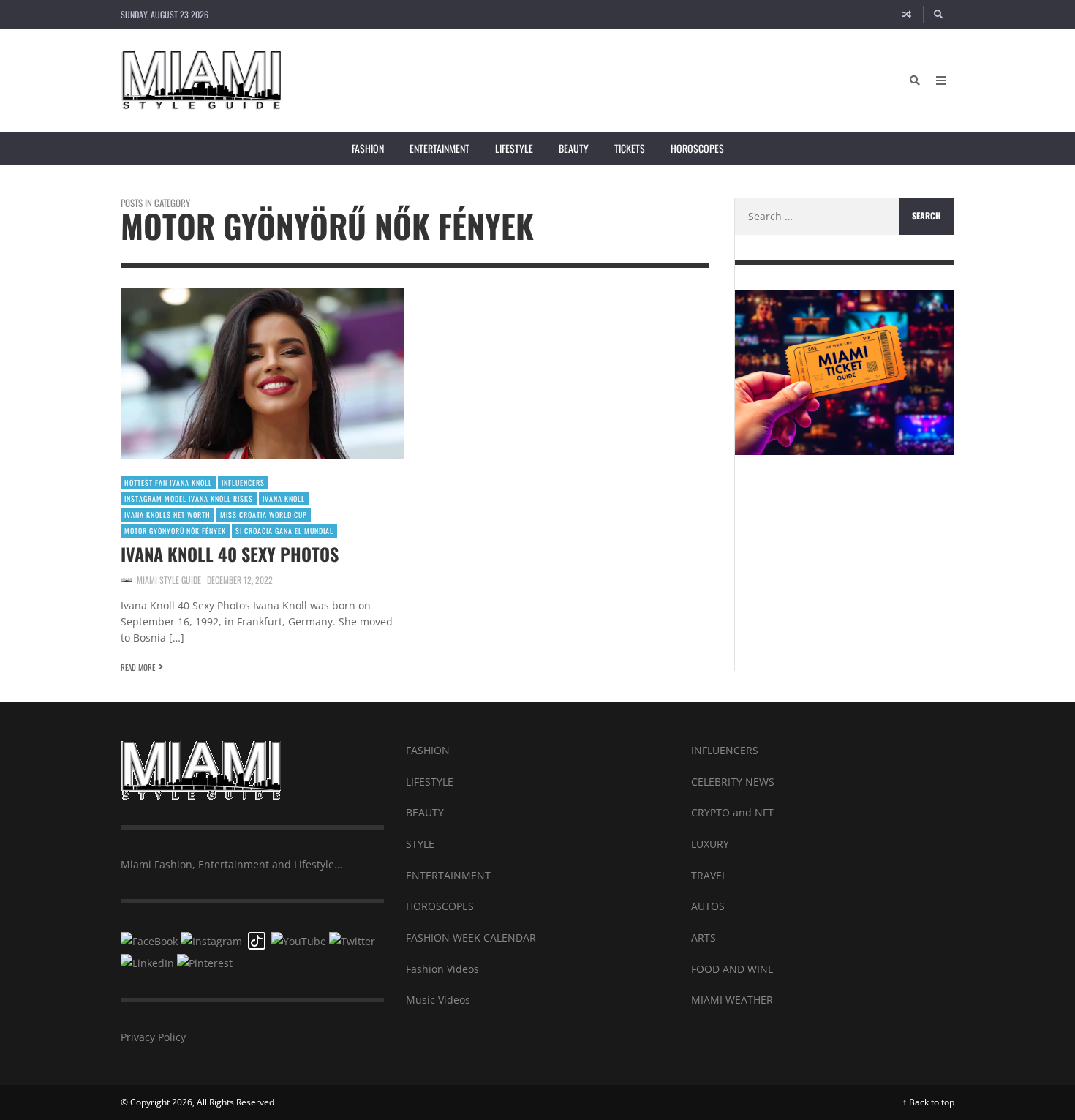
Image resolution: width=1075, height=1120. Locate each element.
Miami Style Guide (169, 580)
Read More (138, 667)
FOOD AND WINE (732, 969)
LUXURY (710, 844)
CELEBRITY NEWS (732, 782)
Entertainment (439, 148)
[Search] (939, 14)
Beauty (574, 148)
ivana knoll (284, 498)
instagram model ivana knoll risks (188, 498)
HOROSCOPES (440, 906)
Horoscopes (697, 148)
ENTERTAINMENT (448, 875)
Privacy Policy (153, 1037)
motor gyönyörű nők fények (175, 530)
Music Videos (438, 1000)
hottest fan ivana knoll (168, 482)
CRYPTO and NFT (732, 812)
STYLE (420, 844)
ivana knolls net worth (167, 514)
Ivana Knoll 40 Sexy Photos (230, 554)
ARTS (703, 937)
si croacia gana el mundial (284, 530)
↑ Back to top (928, 1102)
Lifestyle (514, 148)
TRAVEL (709, 875)
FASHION (428, 750)
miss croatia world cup (263, 514)
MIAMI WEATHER (732, 1000)
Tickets (629, 148)
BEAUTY (425, 812)
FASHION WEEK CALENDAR (471, 937)
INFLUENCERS (724, 750)
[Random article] (907, 14)
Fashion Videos (442, 969)
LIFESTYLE (429, 782)
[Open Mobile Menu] (941, 80)
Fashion (368, 148)
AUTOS (708, 906)
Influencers (243, 482)
